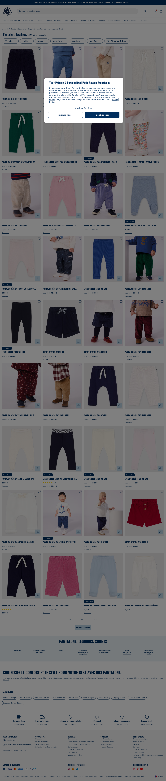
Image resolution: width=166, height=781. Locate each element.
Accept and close (102, 115)
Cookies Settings (83, 108)
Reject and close (64, 115)
